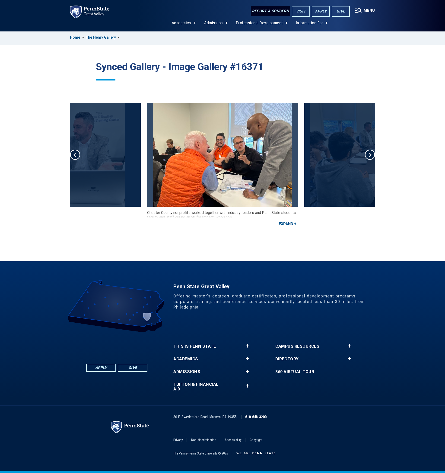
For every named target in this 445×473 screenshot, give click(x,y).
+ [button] (247, 346)
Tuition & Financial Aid (196, 386)
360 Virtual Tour (294, 371)
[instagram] (135, 345)
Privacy (178, 440)
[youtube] (123, 345)
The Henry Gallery (101, 37)
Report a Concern (270, 11)
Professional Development (259, 22)
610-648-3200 (256, 417)
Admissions (186, 371)
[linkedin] (111, 345)
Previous (75, 155)
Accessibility (233, 440)
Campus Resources (297, 346)
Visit (301, 11)
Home (75, 37)
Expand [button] (286, 224)
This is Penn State (194, 346)
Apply (321, 11)
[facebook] (98, 345)
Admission (213, 22)
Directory (287, 359)
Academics (181, 22)
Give (341, 11)
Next (370, 155)
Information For (309, 22)
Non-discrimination (203, 440)
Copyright (256, 440)
